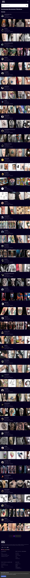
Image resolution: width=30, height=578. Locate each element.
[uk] (5, 549)
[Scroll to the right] (29, 23)
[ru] (7, 549)
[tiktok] (2, 547)
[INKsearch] (3, 1)
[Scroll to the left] (1, 23)
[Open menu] (28, 2)
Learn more (14, 574)
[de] (4, 549)
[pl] (1, 549)
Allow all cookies (3, 576)
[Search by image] (26, 5)
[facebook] (4, 547)
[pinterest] (8, 547)
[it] (8, 549)
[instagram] (6, 547)
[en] (3, 549)
